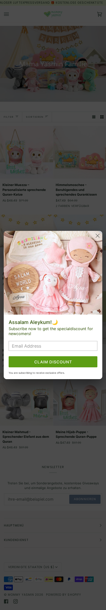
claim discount (53, 361)
